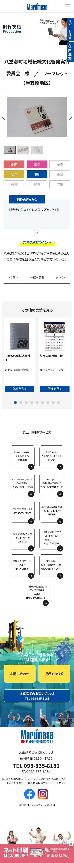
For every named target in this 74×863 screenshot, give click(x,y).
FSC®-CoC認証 (15, 783)
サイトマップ (58, 783)
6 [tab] (42, 402)
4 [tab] (31, 402)
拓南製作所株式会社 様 (18, 358)
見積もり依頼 (54, 673)
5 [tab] (37, 402)
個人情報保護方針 (38, 783)
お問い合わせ (19, 673)
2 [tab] (21, 402)
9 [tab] (58, 402)
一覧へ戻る (37, 277)
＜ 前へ (13, 277)
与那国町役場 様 (51, 356)
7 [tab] (48, 402)
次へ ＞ (60, 277)
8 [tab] (53, 402)
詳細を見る (19, 388)
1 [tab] (15, 402)
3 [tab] (26, 402)
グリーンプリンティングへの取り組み (46, 778)
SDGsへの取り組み (12, 778)
